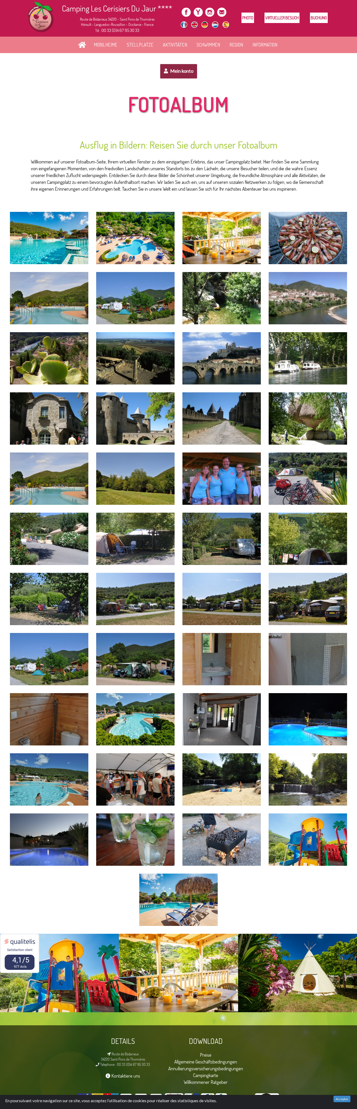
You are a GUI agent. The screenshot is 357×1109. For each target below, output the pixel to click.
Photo (247, 17)
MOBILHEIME (105, 45)
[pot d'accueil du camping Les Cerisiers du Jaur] (135, 779)
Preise (205, 1055)
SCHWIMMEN (208, 45)
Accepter (342, 1099)
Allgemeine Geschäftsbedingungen (205, 1062)
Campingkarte (205, 1075)
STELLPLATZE (140, 45)
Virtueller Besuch (282, 17)
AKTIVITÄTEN (175, 45)
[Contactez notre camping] (221, 11)
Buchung (319, 17)
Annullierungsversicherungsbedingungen (205, 1068)
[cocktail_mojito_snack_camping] (135, 839)
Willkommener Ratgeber (206, 1082)
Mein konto (181, 71)
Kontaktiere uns (125, 1076)
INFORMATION (264, 45)
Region (236, 45)
